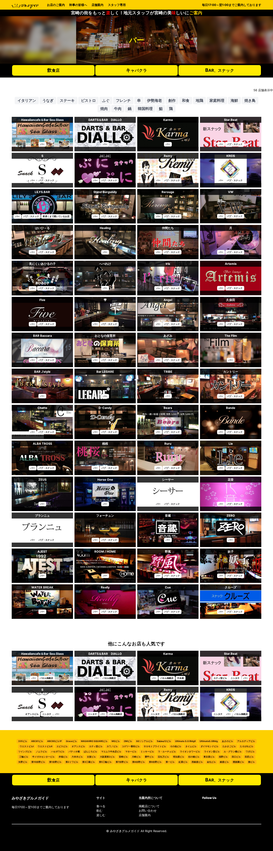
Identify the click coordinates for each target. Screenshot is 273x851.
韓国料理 (145, 108)
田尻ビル (249, 756)
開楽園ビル (238, 762)
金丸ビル (211, 762)
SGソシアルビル (144, 741)
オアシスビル (78, 746)
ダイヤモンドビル (209, 746)
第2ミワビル (72, 762)
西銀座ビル (197, 762)
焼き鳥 (250, 100)
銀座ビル (224, 762)
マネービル (130, 751)
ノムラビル (41, 751)
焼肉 (104, 108)
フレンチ (123, 100)
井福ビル (63, 756)
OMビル (128, 741)
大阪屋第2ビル (107, 756)
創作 (172, 100)
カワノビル (112, 746)
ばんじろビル (90, 751)
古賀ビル (91, 756)
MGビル (116, 741)
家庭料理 (216, 100)
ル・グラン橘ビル (233, 751)
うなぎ (47, 100)
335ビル (22, 741)
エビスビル (62, 746)
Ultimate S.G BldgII (185, 741)
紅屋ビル (183, 762)
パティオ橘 (74, 751)
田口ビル (236, 756)
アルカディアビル (246, 741)
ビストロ (88, 100)
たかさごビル (229, 746)
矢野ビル (22, 762)
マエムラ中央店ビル (111, 751)
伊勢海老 (154, 100)
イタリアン (26, 100)
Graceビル (71, 741)
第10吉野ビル (38, 762)
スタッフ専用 (117, 5)
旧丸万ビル (163, 756)
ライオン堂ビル (212, 751)
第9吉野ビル (155, 762)
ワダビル (250, 751)
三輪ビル (23, 756)
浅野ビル (223, 756)
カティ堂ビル (96, 746)
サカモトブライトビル (155, 746)
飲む (99, 810)
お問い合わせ (148, 810)
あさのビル (227, 741)
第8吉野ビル (138, 762)
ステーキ (67, 100)
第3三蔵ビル (88, 762)
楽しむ (100, 815)
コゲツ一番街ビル (131, 746)
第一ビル (170, 762)
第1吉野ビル (55, 762)
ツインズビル (25, 751)
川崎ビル (136, 756)
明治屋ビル (178, 756)
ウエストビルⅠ (27, 746)
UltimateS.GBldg (209, 741)
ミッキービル (147, 751)
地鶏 (199, 100)
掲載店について (149, 806)
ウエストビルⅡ (45, 746)
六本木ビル (77, 756)
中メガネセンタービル (43, 756)
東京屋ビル (209, 756)
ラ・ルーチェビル (167, 751)
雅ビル (251, 762)
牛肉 (117, 108)
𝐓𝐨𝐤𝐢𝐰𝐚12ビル (164, 741)
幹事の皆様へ (78, 5)
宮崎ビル (123, 756)
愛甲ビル (149, 756)
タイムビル (190, 746)
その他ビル (175, 746)
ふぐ (106, 100)
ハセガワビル (57, 751)
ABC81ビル (37, 741)
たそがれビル (246, 746)
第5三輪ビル (105, 762)
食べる (100, 806)
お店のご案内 (56, 5)
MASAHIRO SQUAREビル (94, 741)
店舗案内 (97, 5)
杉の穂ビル (193, 756)
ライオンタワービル (190, 751)
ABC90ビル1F (54, 741)
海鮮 (234, 100)
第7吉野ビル (122, 762)
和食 (185, 100)
